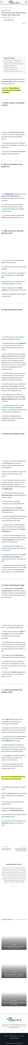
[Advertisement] (14, 901)
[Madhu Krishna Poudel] (2, 20)
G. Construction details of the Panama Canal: (13, 71)
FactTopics (14, 1000)
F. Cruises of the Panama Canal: (10, 69)
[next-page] (5, 1009)
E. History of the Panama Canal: (10, 67)
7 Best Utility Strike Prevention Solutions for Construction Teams (14, 947)
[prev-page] (2, 1009)
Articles (14, 944)
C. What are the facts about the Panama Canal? (14, 63)
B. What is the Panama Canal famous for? (12, 62)
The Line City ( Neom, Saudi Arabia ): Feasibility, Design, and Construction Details (21, 849)
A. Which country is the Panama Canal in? (13, 60)
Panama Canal (9, 194)
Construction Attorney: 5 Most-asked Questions (6, 849)
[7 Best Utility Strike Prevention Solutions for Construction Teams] (14, 936)
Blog (14, 972)
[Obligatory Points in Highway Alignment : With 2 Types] (14, 992)
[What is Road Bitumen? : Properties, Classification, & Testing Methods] (14, 964)
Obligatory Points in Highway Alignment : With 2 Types (14, 1003)
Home (2, 7)
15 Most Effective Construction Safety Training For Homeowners (11, 90)
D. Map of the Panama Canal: (10, 65)
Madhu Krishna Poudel (9, 20)
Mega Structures (8, 7)
